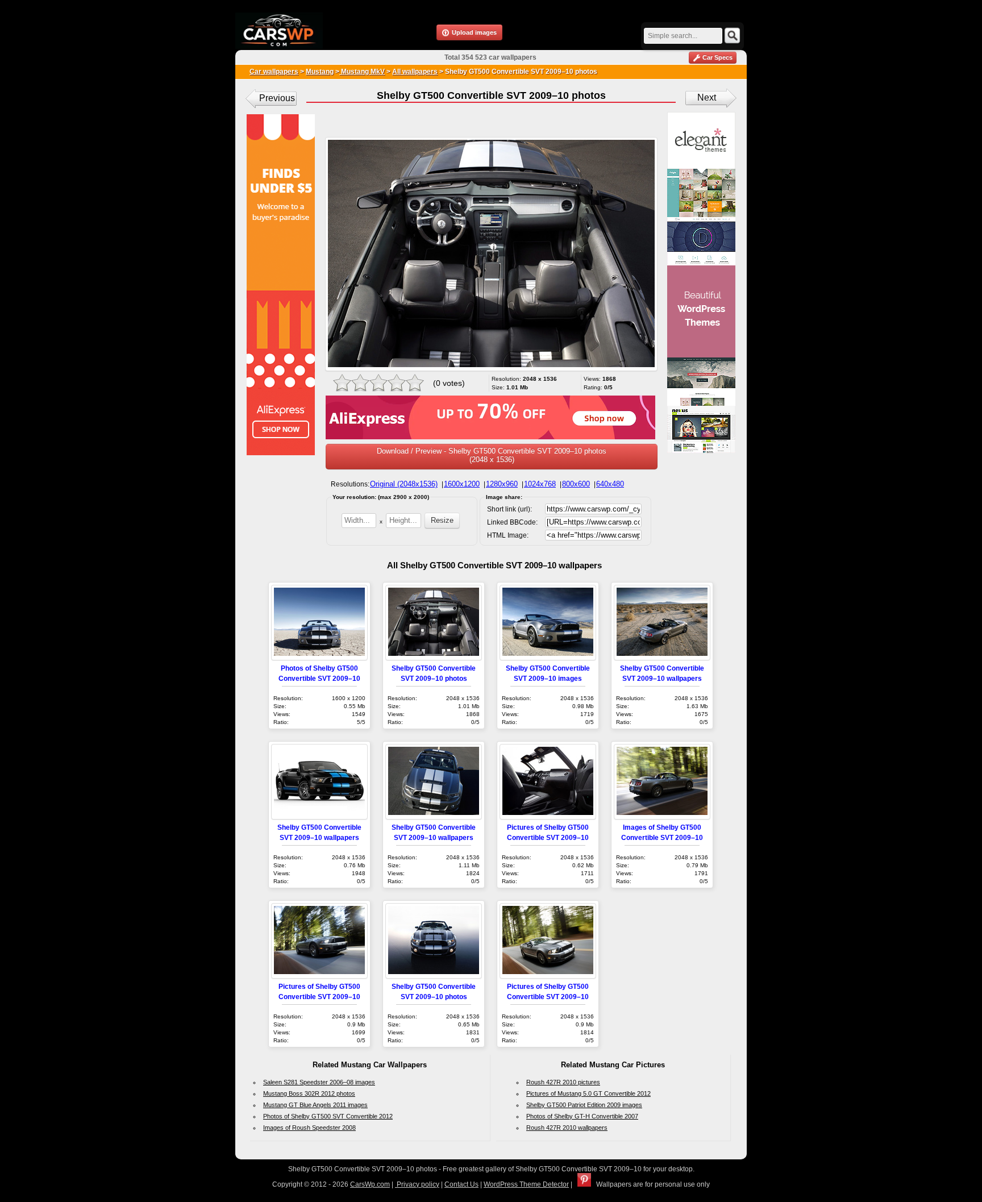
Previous (277, 98)
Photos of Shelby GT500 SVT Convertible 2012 (328, 1116)
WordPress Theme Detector (526, 1184)
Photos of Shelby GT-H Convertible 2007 (582, 1116)
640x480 (610, 484)
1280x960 (502, 484)
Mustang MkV (362, 72)
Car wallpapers (273, 72)
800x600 (576, 484)
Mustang (320, 72)
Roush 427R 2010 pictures (563, 1082)
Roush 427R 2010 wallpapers (566, 1127)
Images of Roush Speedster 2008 (309, 1127)
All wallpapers (415, 72)
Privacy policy (417, 1184)
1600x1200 (462, 484)
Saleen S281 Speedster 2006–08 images (319, 1082)
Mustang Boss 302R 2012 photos (309, 1093)
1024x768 (540, 484)
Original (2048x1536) (404, 484)
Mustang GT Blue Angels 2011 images (315, 1104)
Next (706, 97)
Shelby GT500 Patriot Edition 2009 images (584, 1104)
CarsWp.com (370, 1184)
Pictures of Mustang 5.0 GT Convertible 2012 (588, 1093)
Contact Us (461, 1184)
